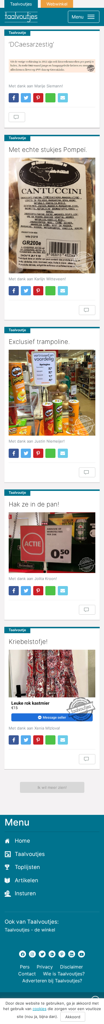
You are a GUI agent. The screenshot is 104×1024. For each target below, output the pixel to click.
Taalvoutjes (21, 3)
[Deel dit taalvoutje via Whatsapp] (50, 97)
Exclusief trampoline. (39, 341)
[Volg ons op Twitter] (42, 954)
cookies (40, 1008)
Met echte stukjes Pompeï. (48, 149)
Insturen (25, 893)
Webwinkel (57, 3)
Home (22, 840)
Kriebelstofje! (28, 641)
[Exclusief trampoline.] (52, 393)
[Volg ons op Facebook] (22, 954)
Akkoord (72, 1016)
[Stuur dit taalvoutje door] (63, 97)
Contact (27, 974)
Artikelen (26, 880)
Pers (24, 967)
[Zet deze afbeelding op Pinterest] (38, 97)
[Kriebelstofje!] (52, 686)
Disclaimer (71, 967)
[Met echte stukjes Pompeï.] (52, 215)
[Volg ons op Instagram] (32, 954)
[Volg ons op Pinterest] (61, 954)
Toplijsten (27, 867)
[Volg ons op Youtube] (81, 954)
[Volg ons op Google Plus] (52, 954)
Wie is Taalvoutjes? (64, 974)
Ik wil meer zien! (52, 787)
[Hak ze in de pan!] (52, 542)
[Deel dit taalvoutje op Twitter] (26, 97)
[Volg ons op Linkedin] (71, 954)
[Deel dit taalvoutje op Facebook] (14, 97)
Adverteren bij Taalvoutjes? (52, 981)
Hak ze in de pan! (34, 504)
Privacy (45, 967)
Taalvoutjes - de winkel (30, 930)
